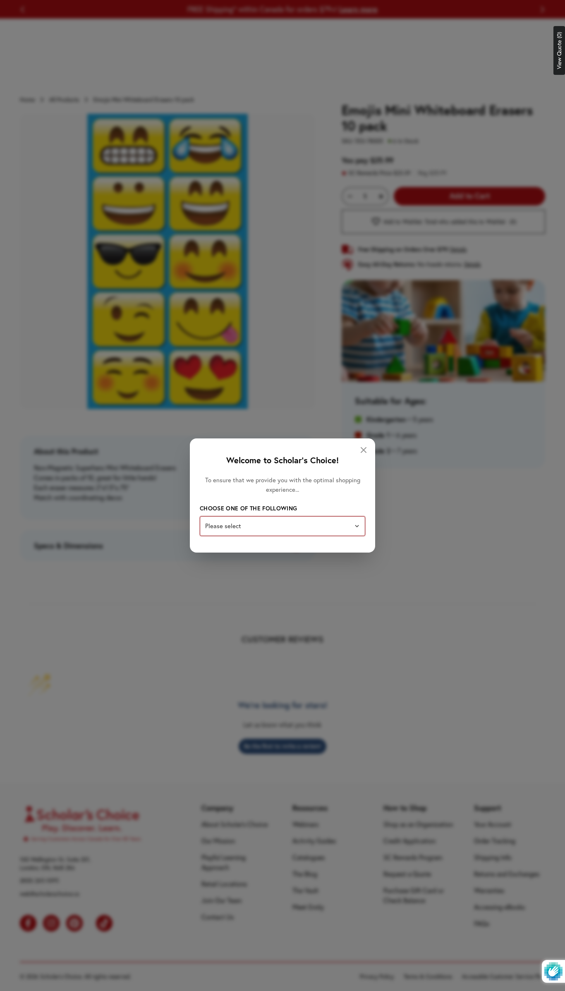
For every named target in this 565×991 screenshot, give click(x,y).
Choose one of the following (248, 508)
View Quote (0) (559, 50)
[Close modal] (364, 450)
